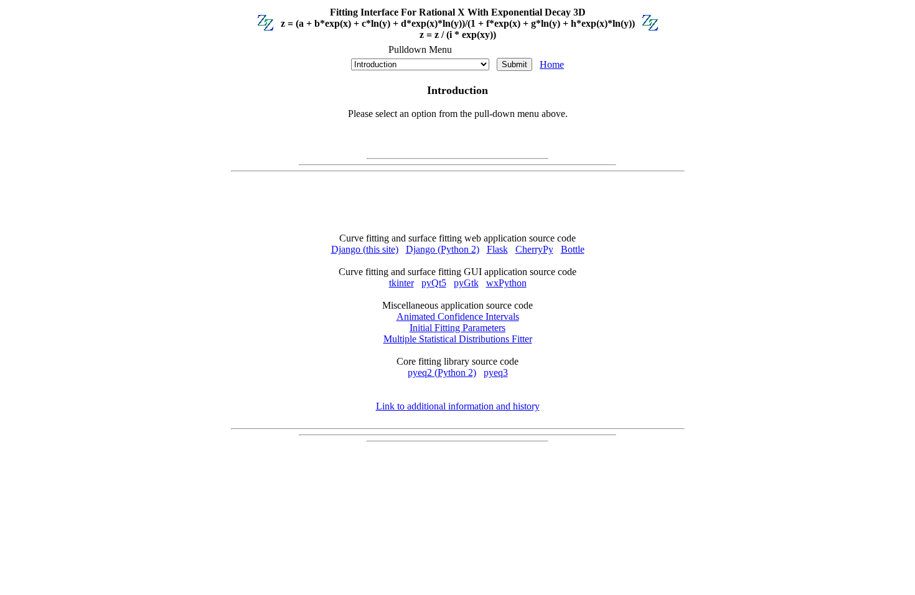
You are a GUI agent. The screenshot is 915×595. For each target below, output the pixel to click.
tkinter (401, 283)
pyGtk (466, 283)
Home (552, 64)
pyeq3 (496, 372)
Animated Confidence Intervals (457, 316)
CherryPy (534, 249)
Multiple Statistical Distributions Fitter (457, 339)
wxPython (506, 283)
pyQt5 (433, 283)
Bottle (572, 249)
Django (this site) (364, 249)
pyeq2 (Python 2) (442, 372)
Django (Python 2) (442, 249)
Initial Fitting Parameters (457, 327)
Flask (497, 249)
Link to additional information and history (458, 406)
